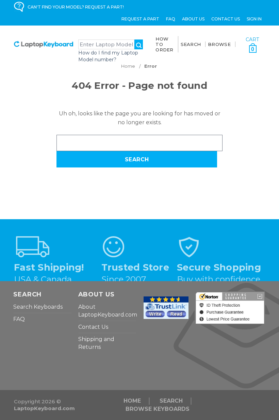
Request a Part (140, 18)
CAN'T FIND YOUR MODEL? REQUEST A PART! (76, 7)
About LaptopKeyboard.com (107, 311)
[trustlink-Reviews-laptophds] (166, 307)
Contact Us (225, 18)
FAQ (170, 18)
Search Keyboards (38, 307)
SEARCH (191, 44)
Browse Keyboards (158, 409)
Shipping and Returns (96, 343)
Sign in (254, 18)
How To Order (164, 44)
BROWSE (219, 44)
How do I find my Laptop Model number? (108, 56)
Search (171, 401)
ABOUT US (193, 18)
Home (132, 401)
